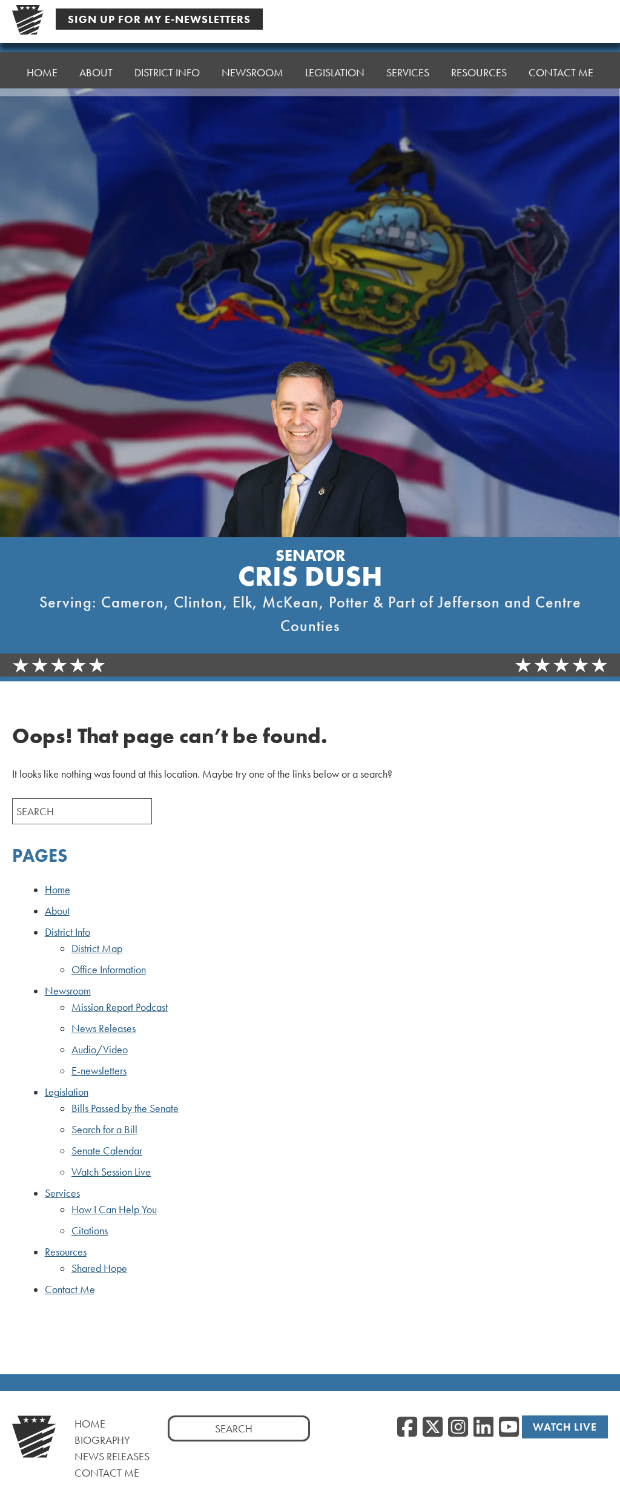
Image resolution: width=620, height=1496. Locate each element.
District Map (96, 948)
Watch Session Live (111, 1172)
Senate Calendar (106, 1150)
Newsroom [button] (252, 72)
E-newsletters (99, 1070)
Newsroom (68, 991)
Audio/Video (99, 1049)
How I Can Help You (114, 1209)
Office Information (108, 969)
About (96, 72)
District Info (67, 932)
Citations (89, 1230)
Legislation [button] (334, 72)
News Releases (103, 1028)
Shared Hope (99, 1268)
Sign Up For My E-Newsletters (159, 19)
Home (42, 72)
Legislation (66, 1092)
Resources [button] (479, 72)
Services (62, 1193)
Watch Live (565, 1427)
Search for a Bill (104, 1129)
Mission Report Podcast (119, 1007)
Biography (102, 1440)
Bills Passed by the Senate (125, 1108)
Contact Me (561, 72)
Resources (66, 1252)
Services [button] (407, 72)
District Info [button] (167, 72)
